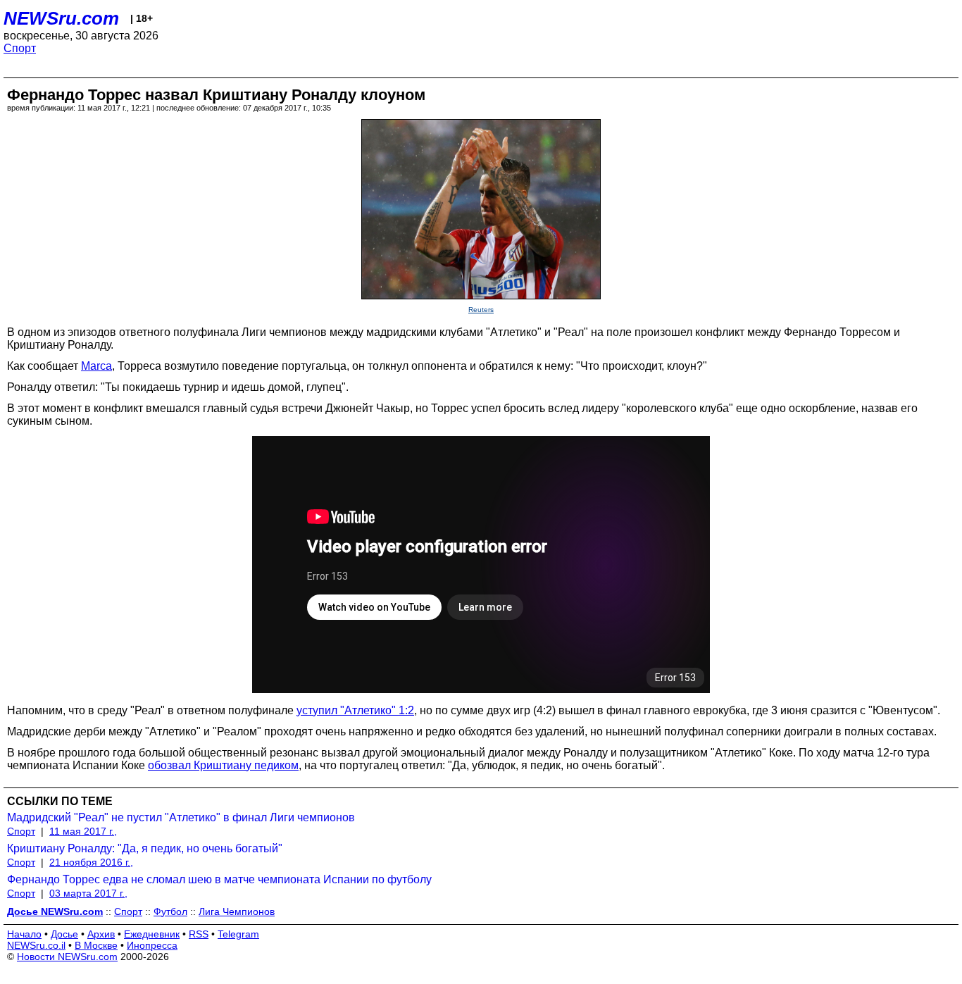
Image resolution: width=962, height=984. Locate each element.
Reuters (481, 309)
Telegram (238, 934)
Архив (101, 934)
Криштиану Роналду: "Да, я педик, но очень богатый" (144, 848)
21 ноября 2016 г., (91, 862)
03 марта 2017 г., (88, 893)
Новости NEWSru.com (67, 956)
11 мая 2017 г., (83, 831)
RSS (198, 934)
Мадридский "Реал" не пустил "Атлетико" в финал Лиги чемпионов (181, 817)
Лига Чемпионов (237, 911)
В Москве (96, 945)
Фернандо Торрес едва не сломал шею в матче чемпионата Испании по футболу (219, 879)
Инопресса (152, 945)
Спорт (20, 48)
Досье (64, 934)
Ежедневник (152, 934)
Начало (24, 934)
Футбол (170, 911)
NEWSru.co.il (36, 945)
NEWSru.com (61, 18)
